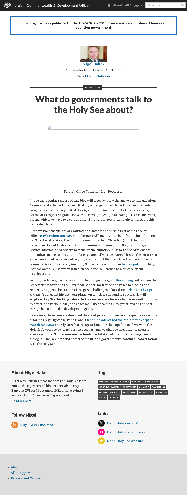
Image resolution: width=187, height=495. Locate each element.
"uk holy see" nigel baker (114, 381)
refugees (161, 392)
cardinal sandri (109, 387)
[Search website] (183, 5)
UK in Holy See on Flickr (126, 432)
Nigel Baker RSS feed (36, 425)
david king (158, 387)
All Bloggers (133, 5)
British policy (132, 264)
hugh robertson (109, 392)
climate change (140, 290)
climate (144, 387)
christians (129, 387)
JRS (125, 392)
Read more (20, 401)
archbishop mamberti (145, 381)
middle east (146, 392)
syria (102, 397)
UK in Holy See (98, 76)
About (117, 5)
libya (132, 392)
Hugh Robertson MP (55, 235)
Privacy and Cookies (26, 478)
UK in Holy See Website (125, 441)
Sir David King (121, 280)
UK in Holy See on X (122, 423)
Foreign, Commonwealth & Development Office (50, 5)
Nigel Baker (93, 64)
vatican (114, 397)
